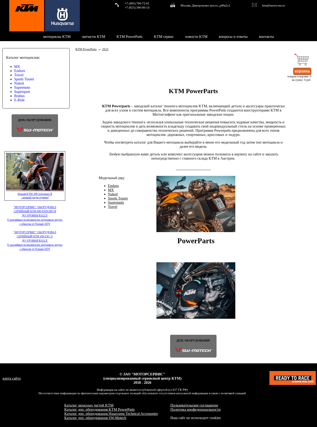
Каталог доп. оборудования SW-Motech (95, 418)
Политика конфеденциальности (195, 409)
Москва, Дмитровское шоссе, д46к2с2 (205, 5)
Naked (19, 83)
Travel (18, 75)
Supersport (22, 92)
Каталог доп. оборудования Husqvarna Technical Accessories (111, 414)
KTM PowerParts (129, 37)
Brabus (19, 96)
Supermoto (22, 87)
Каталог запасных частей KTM (88, 405)
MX (17, 67)
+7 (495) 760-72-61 (137, 3)
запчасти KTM (93, 37)
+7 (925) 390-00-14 (137, 7)
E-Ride (19, 100)
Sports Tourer (24, 79)
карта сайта (12, 378)
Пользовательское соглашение (194, 405)
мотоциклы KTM (57, 37)
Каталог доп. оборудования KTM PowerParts (99, 409)
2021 (105, 49)
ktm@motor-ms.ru (273, 5)
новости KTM (196, 37)
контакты (266, 37)
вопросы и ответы (233, 37)
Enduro (19, 71)
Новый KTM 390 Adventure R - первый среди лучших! (35, 195)
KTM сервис (164, 37)
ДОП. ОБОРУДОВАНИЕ (35, 120)
